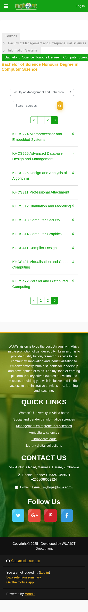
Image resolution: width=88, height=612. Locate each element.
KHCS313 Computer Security (36, 220)
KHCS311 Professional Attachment (40, 192)
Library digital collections (44, 445)
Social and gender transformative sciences (44, 419)
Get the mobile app (20, 582)
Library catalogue (44, 439)
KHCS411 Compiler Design (34, 248)
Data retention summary (23, 577)
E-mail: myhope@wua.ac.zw (52, 487)
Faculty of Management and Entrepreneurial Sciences (47, 43)
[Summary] (73, 133)
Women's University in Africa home (44, 413)
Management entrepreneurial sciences (44, 426)
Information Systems (23, 50)
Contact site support (25, 561)
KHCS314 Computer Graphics (37, 234)
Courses (11, 36)
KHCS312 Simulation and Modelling (41, 206)
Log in (80, 6)
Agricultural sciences (44, 432)
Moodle (30, 594)
